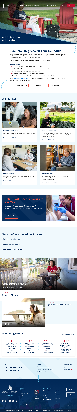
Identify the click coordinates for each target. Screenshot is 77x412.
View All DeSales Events (67, 334)
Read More (51, 309)
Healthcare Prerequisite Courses (11, 216)
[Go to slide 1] (38, 323)
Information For (54, 5)
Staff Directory (46, 390)
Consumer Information (33, 410)
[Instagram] (6, 401)
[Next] (11, 323)
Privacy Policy (46, 410)
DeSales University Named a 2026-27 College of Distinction (60, 305)
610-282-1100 (24, 398)
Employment (46, 393)
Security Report (47, 399)
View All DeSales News (38, 296)
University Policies (58, 410)
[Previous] (5, 323)
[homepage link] (8, 6)
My (63, 5)
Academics (22, 5)
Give (47, 5)
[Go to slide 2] (40, 323)
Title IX (69, 410)
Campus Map (24, 404)
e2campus (57, 394)
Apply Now (38, 85)
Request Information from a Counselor (12, 287)
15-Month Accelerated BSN (20, 78)
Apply (29, 5)
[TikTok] (16, 401)
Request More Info (22, 85)
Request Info (37, 5)
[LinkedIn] (13, 401)
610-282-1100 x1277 (44, 367)
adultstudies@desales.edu (46, 369)
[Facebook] (3, 401)
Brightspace (58, 401)
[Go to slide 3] (42, 323)
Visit (44, 5)
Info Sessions (55, 85)
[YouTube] (10, 401)
